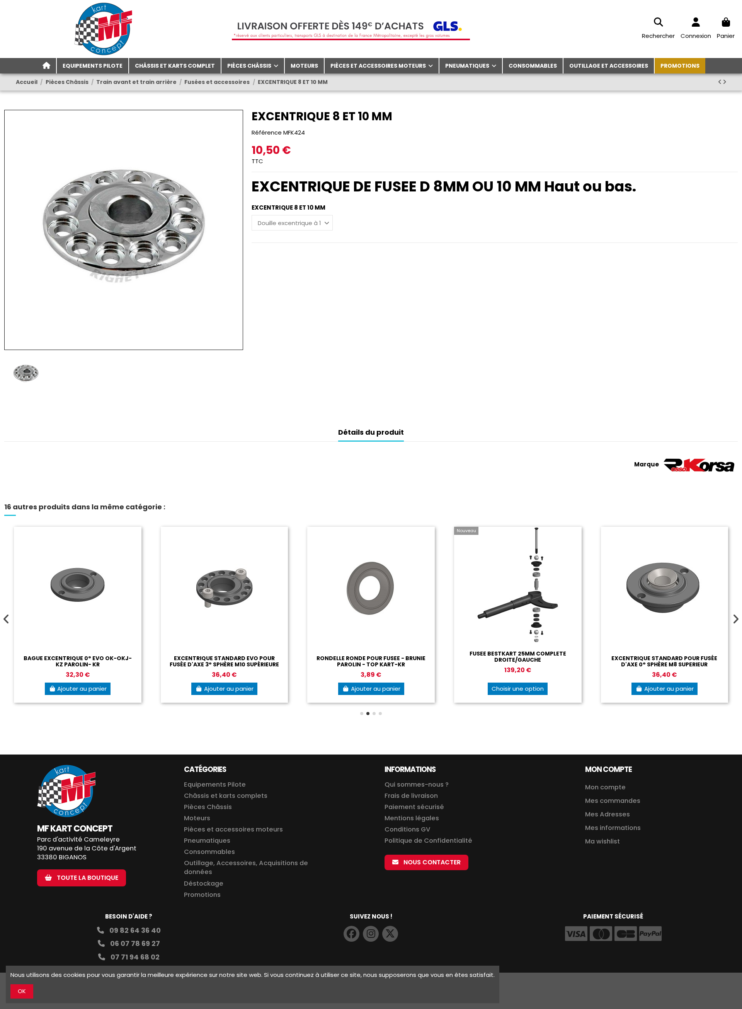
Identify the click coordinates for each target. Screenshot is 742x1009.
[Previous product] (720, 82)
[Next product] (724, 82)
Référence (267, 132)
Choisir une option (518, 689)
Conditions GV (407, 829)
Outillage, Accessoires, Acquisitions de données (246, 867)
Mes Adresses (607, 814)
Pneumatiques (207, 840)
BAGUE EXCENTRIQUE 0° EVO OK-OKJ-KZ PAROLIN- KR (78, 661)
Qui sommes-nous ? (417, 784)
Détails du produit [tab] (371, 432)
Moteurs (197, 818)
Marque (646, 464)
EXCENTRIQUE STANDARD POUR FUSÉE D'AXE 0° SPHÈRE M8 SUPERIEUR (664, 661)
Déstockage (203, 883)
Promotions (202, 894)
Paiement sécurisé (414, 806)
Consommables (209, 851)
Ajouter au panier (82, 689)
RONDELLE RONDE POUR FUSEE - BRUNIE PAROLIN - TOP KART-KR (371, 661)
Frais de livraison (411, 795)
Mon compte (605, 787)
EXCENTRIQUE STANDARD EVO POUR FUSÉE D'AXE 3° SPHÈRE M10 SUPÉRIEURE (224, 661)
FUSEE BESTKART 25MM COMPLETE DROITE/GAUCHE (518, 657)
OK (22, 991)
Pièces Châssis (208, 806)
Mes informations (613, 827)
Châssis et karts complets (225, 795)
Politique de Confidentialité (428, 840)
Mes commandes (612, 800)
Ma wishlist (602, 841)
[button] (361, 713)
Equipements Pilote (215, 784)
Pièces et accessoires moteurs (233, 829)
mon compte (608, 769)
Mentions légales (412, 818)
